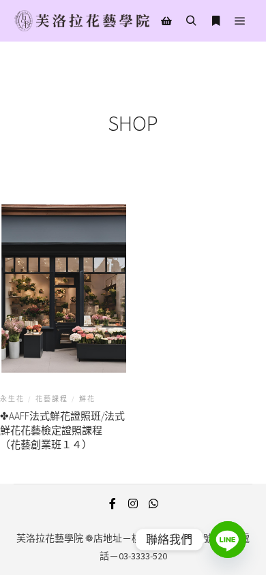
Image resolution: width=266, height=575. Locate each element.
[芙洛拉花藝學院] (82, 21)
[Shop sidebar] (166, 21)
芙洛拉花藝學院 (49, 538)
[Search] (191, 21)
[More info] (215, 21)
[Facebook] (112, 503)
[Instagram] (133, 503)
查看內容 (63, 306)
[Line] (227, 539)
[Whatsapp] (153, 503)
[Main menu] (240, 21)
